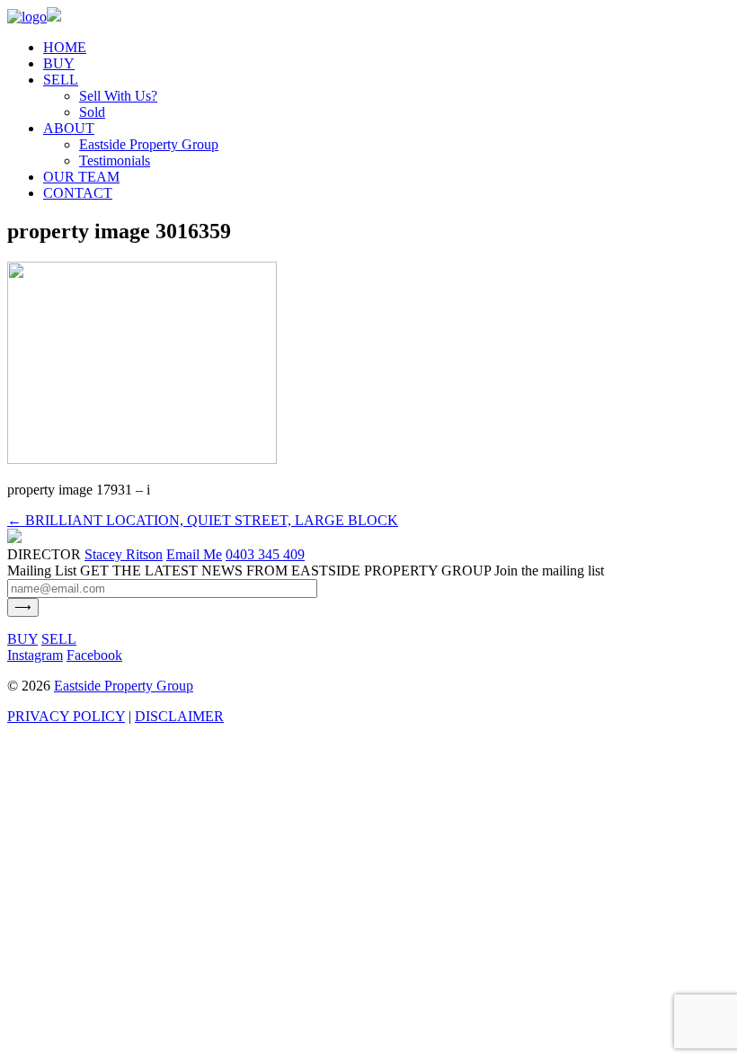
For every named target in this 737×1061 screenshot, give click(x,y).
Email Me (194, 554)
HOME (64, 47)
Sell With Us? (118, 95)
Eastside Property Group (148, 144)
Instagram (35, 655)
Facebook (94, 655)
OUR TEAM (81, 176)
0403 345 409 (265, 554)
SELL (60, 79)
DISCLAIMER (179, 716)
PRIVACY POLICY (66, 716)
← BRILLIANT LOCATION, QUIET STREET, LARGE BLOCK (202, 520)
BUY (59, 63)
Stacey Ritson (123, 554)
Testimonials (114, 160)
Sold (92, 112)
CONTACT (77, 193)
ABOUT (68, 128)
